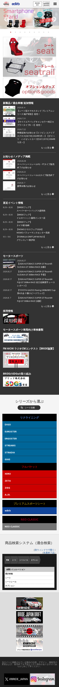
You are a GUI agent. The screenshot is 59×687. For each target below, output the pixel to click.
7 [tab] (39, 32)
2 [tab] (15, 32)
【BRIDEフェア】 (30, 209)
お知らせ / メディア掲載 (16, 156)
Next (53, 18)
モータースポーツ (13, 256)
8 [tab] (43, 32)
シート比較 (30, 408)
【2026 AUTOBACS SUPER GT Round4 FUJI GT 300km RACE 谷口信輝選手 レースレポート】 (36, 282)
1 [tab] (10, 32)
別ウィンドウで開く (44, 549)
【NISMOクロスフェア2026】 (33, 231)
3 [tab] (20, 32)
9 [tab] (48, 32)
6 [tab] (34, 32)
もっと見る (46, 147)
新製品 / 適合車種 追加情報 (18, 103)
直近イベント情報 (13, 202)
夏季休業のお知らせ (26, 186)
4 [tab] (24, 32)
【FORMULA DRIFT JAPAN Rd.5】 (32, 238)
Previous (6, 18)
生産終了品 (48, 552)
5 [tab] (29, 32)
